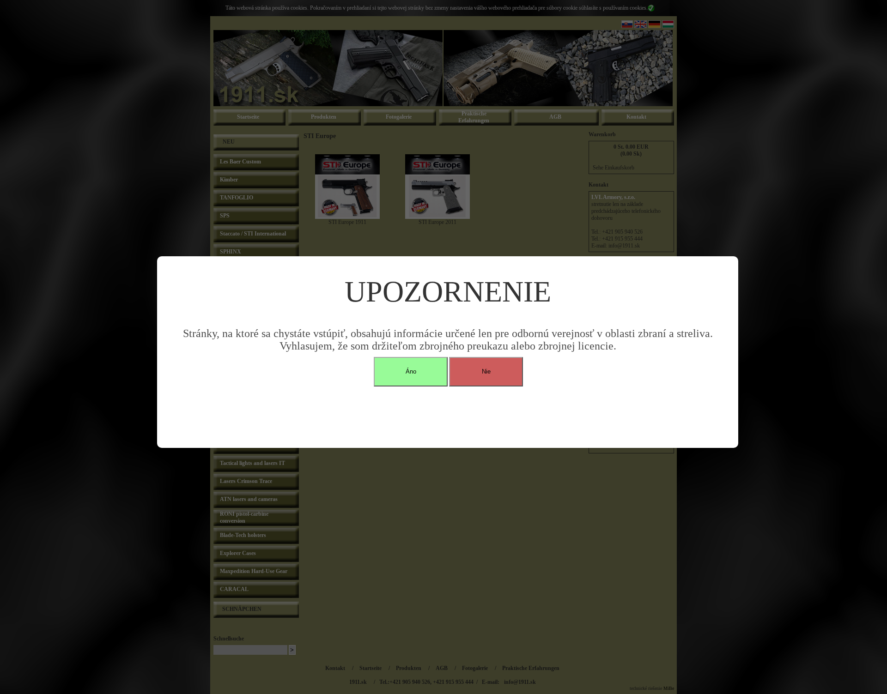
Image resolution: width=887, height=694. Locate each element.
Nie (486, 371)
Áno (411, 371)
